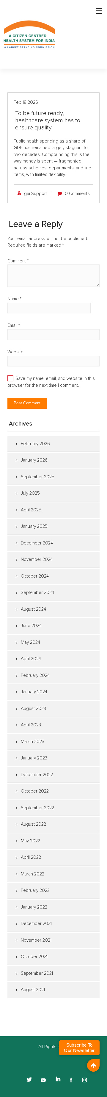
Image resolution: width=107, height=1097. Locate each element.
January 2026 (34, 460)
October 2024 (35, 576)
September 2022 (37, 808)
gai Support (35, 193)
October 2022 (35, 791)
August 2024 (33, 609)
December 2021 (36, 923)
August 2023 (33, 708)
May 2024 (30, 642)
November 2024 (37, 559)
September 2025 (37, 477)
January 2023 (34, 758)
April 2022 (31, 857)
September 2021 (37, 973)
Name (14, 299)
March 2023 (32, 741)
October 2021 (34, 956)
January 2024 (34, 692)
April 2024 (31, 659)
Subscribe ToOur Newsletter (79, 1047)
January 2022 (34, 907)
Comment (18, 261)
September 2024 (37, 592)
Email (13, 325)
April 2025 (31, 510)
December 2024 (37, 543)
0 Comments (77, 193)
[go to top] (93, 1065)
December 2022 (37, 775)
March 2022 (32, 874)
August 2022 (33, 824)
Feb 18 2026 (26, 102)
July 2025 (30, 493)
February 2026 (35, 444)
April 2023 (31, 725)
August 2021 (33, 990)
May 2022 (30, 841)
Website (15, 352)
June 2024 (31, 625)
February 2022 (35, 890)
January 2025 (34, 526)
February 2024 (35, 675)
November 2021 (36, 940)
